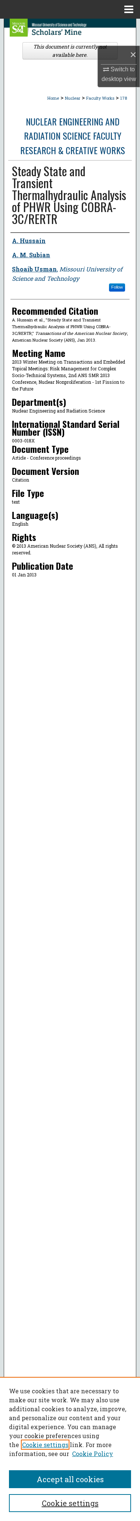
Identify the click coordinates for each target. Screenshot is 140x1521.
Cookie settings (45, 1445)
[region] (70, 1449)
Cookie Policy (92, 1454)
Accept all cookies (70, 1479)
